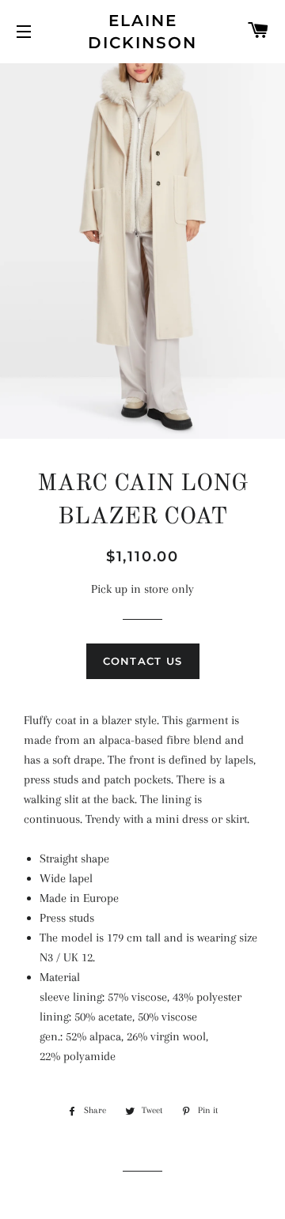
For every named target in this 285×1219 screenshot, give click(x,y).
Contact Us (143, 661)
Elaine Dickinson (142, 31)
